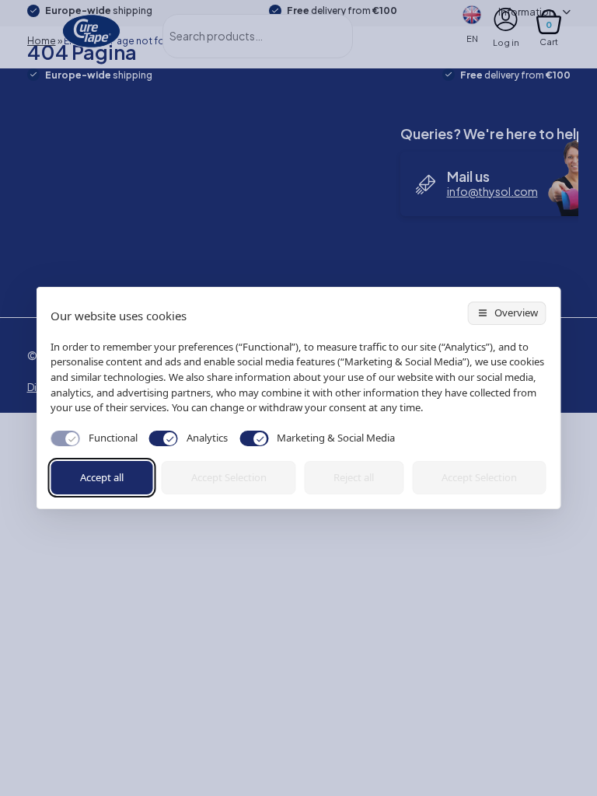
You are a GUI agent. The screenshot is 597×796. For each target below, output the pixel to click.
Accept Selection (229, 477)
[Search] (323, 36)
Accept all (102, 477)
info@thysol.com (492, 191)
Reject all (353, 477)
